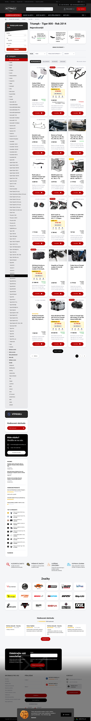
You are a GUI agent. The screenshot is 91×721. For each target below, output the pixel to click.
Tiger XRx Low (13, 339)
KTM (10, 88)
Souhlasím (67, 714)
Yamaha (11, 346)
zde (50, 714)
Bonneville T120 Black (14, 123)
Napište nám (20, 1)
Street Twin (12, 212)
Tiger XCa (12, 328)
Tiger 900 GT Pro (13, 302)
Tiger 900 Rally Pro (14, 307)
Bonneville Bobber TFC (15, 109)
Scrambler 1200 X (14, 144)
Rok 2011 (12, 267)
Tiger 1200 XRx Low (14, 257)
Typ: (7, 38)
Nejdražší (54, 61)
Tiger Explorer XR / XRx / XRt (16, 323)
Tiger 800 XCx (13, 283)
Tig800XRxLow (13, 228)
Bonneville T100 (13, 115)
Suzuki (10, 96)
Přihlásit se (35, 695)
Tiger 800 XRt (13, 289)
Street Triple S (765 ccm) (15, 207)
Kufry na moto (12, 352)
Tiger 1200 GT (13, 238)
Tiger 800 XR (12, 286)
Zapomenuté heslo (33, 704)
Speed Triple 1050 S (14, 170)
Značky (10, 362)
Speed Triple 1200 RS (14, 175)
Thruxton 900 (13, 220)
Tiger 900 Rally (13, 304)
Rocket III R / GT (13, 136)
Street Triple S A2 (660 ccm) (16, 210)
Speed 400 (12, 159)
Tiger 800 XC (12, 278)
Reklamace (7, 694)
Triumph (11, 99)
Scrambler (12, 141)
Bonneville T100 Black (14, 117)
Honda (10, 78)
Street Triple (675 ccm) (15, 191)
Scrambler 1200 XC (14, 146)
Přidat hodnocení (12, 428)
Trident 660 (12, 341)
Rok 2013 (12, 273)
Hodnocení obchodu (29, 1)
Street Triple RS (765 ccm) (15, 202)
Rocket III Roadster (14, 138)
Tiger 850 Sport (13, 294)
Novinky (7, 1)
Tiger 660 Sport (13, 260)
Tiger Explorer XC (13, 315)
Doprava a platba (39, 1)
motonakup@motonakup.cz (18, 444)
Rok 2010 (12, 265)
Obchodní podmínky (9, 697)
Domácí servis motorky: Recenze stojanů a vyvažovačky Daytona (14, 478)
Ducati (10, 73)
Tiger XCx (12, 331)
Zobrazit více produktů (58, 47)
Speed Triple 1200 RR (14, 173)
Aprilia (10, 62)
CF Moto (11, 70)
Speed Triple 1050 (13, 162)
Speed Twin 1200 (13, 178)
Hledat (51, 9)
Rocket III (12, 133)
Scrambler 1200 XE (14, 149)
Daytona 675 (12, 128)
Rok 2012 (12, 270)
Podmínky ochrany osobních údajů (12, 699)
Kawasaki (11, 86)
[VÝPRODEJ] (77, 166)
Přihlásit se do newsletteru (37, 665)
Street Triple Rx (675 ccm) (15, 204)
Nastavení (33, 717)
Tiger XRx (12, 336)
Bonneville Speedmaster (15, 112)
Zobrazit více (45, 639)
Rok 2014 (12, 275)
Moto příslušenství (13, 354)
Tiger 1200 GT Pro (14, 244)
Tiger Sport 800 (13, 325)
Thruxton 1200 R (13, 217)
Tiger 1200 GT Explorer (15, 241)
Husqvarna (11, 81)
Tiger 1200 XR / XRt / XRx (15, 254)
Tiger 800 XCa (13, 281)
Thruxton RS (12, 223)
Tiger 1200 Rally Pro (14, 249)
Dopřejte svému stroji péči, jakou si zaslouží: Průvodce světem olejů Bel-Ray (15, 465)
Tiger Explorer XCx (14, 320)
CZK (82, 1)
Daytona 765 (12, 131)
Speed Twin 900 (13, 181)
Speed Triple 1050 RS (14, 167)
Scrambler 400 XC (14, 154)
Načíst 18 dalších (58, 351)
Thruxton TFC (13, 225)
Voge (10, 344)
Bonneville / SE (13, 102)
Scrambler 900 (13, 157)
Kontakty (13, 1)
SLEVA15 (58, 225)
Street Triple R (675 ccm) (15, 196)
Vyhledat (16, 49)
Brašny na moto (12, 349)
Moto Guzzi (11, 91)
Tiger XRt (12, 333)
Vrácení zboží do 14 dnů (10, 692)
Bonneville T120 (13, 120)
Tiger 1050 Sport (13, 236)
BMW (10, 67)
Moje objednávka (9, 701)
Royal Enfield (12, 94)
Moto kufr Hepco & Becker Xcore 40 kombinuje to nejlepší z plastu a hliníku (16, 472)
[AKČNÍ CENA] (58, 74)
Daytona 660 (12, 125)
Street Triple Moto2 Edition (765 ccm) (18, 194)
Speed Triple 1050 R (14, 165)
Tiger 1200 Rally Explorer (15, 246)
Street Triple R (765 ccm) (15, 199)
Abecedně (62, 61)
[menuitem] (13, 15)
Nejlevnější (46, 61)
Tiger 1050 (12, 231)
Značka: (8, 33)
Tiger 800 (12, 262)
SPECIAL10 (58, 93)
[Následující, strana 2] (80, 356)
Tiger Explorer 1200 (14, 312)
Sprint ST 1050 (13, 183)
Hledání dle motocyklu (14, 59)
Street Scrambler (13, 188)
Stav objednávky (8, 690)
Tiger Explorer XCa (14, 317)
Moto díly (11, 357)
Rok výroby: (9, 43)
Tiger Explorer (13, 310)
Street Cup (12, 186)
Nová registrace (35, 700)
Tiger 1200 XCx (13, 252)
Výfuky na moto (12, 360)
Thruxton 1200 (13, 215)
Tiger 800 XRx (13, 291)
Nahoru (35, 356)
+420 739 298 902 (15, 447)
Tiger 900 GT (12, 299)
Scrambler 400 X (13, 152)
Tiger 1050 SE (13, 233)
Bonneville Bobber (14, 104)
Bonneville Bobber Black (15, 107)
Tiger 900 (12, 296)
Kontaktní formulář (16, 452)
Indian (10, 83)
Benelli (10, 65)
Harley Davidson (13, 75)
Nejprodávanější (35, 61)
